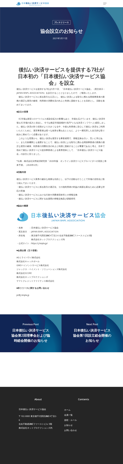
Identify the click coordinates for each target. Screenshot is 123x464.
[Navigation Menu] (104, 3)
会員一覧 (68, 414)
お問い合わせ (70, 430)
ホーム (67, 409)
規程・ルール (70, 420)
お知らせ (68, 425)
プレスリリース (61, 22)
